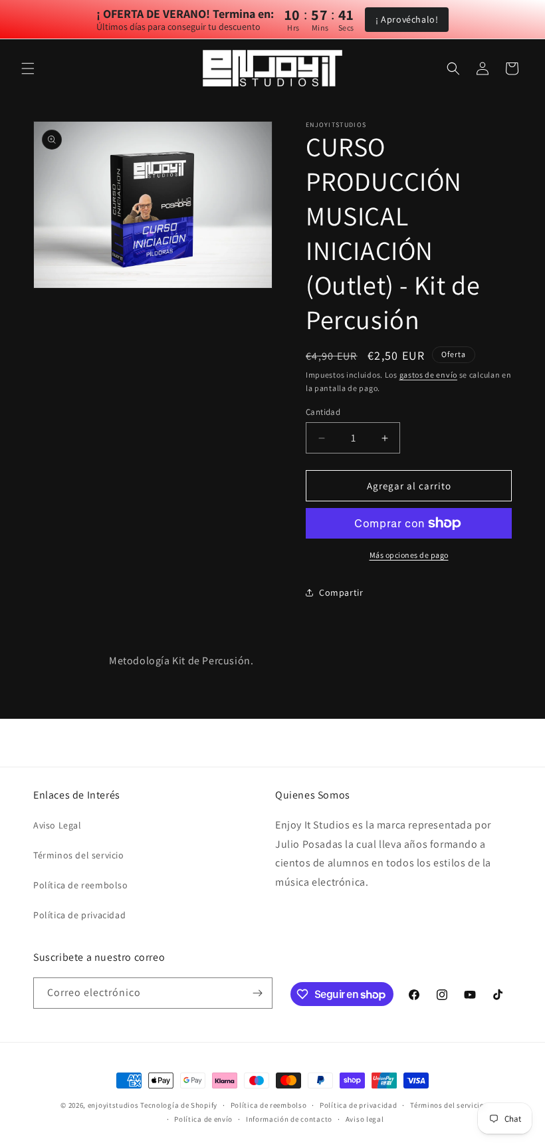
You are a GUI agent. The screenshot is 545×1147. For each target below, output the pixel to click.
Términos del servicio (78, 855)
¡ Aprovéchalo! (407, 19)
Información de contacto (289, 1119)
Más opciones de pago (409, 555)
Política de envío (203, 1119)
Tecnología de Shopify (178, 1105)
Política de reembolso (80, 885)
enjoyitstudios (113, 1105)
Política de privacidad (79, 915)
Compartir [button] (341, 592)
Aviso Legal (57, 825)
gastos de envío (428, 375)
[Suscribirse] (257, 993)
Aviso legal (365, 1119)
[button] (28, 68)
